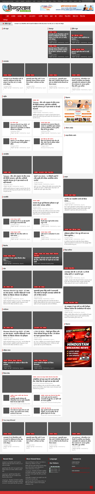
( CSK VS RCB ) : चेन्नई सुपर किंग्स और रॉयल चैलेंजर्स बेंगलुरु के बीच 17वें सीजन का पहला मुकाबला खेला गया (47, 333)
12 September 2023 (69, 203)
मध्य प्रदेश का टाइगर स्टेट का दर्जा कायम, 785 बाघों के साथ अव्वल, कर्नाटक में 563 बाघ (19, 411)
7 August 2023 (44, 224)
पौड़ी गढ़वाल (65, 1)
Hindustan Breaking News (47, 147)
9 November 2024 (45, 131)
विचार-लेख (82, 16)
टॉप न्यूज (5, 29)
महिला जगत (75, 16)
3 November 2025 (37, 111)
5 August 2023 (14, 237)
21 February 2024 (38, 182)
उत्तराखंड (20, 16)
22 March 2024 (75, 41)
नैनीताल (54, 1)
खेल (56, 16)
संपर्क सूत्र (5, 20)
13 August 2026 (52, 41)
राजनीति (40, 16)
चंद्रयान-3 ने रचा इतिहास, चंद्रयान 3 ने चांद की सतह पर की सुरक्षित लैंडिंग (20, 142)
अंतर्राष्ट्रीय (13, 16)
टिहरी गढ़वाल (44, 1)
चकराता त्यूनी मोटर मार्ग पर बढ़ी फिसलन (80, 52)
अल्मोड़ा (17, 1)
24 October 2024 (68, 310)
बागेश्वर (70, 1)
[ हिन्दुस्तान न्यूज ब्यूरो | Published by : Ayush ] (59, 42)
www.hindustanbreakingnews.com (81, 472)
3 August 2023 (37, 366)
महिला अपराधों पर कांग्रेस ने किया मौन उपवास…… (15, 363)
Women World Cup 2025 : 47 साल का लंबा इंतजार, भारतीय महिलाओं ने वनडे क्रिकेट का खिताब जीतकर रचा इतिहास (20, 126)
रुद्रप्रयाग (75, 1)
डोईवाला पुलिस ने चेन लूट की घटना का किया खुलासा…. (76, 234)
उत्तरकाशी (22, 1)
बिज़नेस (46, 16)
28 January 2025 (38, 297)
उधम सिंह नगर (28, 1)
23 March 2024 (36, 207)
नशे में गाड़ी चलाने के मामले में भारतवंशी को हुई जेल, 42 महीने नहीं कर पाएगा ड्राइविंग (51, 399)
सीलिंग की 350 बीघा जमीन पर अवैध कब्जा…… (19, 235)
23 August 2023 (14, 146)
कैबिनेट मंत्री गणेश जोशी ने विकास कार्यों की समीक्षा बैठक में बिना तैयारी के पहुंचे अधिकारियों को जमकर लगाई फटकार (35, 467)
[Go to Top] (91, 487)
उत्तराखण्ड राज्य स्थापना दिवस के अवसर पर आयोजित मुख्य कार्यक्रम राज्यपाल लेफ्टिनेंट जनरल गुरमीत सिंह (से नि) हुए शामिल (50, 126)
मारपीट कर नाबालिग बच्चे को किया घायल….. (75, 200)
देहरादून (50, 1)
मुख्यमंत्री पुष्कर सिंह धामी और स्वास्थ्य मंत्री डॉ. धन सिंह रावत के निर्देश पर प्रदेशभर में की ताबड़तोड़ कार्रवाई (35, 482)
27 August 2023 (68, 237)
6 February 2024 (75, 55)
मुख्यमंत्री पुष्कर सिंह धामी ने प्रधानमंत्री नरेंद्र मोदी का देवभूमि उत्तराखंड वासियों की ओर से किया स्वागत (47, 292)
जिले (25, 16)
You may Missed (9, 420)
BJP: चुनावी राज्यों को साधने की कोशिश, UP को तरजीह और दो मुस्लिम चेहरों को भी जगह (50, 411)
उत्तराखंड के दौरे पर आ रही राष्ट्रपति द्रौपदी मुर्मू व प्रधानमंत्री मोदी (20, 222)
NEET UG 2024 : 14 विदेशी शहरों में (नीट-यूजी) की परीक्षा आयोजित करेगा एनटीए (46, 178)
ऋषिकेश (78, 75)
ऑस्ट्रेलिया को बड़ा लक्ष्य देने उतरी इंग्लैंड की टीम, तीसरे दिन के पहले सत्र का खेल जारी (46, 260)
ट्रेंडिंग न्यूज (75, 29)
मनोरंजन (61, 16)
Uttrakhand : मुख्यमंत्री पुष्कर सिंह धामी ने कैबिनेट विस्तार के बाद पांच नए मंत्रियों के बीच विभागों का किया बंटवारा (58, 81)
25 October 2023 (14, 224)
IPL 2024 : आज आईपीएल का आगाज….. (80, 38)
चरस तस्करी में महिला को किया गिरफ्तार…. (43, 363)
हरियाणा (51, 138)
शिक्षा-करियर (68, 16)
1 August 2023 (44, 146)
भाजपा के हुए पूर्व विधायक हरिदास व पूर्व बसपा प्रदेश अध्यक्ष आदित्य (45, 204)
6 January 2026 (68, 276)
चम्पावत (38, 1)
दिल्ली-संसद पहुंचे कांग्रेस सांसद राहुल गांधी (49, 222)
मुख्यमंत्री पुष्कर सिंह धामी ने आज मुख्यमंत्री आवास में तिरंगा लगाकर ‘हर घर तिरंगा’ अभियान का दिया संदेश (58, 50)
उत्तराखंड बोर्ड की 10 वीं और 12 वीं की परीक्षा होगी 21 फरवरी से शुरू (76, 273)
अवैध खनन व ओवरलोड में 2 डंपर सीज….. (50, 235)
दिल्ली (46, 172)
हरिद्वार (80, 1)
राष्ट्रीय (7, 16)
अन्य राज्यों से (32, 16)
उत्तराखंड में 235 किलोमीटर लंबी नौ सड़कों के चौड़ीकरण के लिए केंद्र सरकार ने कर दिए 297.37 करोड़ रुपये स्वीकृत (39, 23)
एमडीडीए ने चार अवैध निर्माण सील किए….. (14, 259)
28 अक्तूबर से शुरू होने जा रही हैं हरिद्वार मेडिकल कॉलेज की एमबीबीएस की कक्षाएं (77, 307)
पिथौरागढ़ (59, 1)
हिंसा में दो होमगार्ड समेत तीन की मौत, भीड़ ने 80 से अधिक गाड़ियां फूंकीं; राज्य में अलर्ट (50, 142)
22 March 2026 (52, 86)
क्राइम (51, 16)
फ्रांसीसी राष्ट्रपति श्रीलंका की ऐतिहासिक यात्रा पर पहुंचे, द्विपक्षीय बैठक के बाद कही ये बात (20, 400)
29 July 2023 (37, 263)
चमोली (34, 1)
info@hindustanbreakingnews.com (81, 468)
